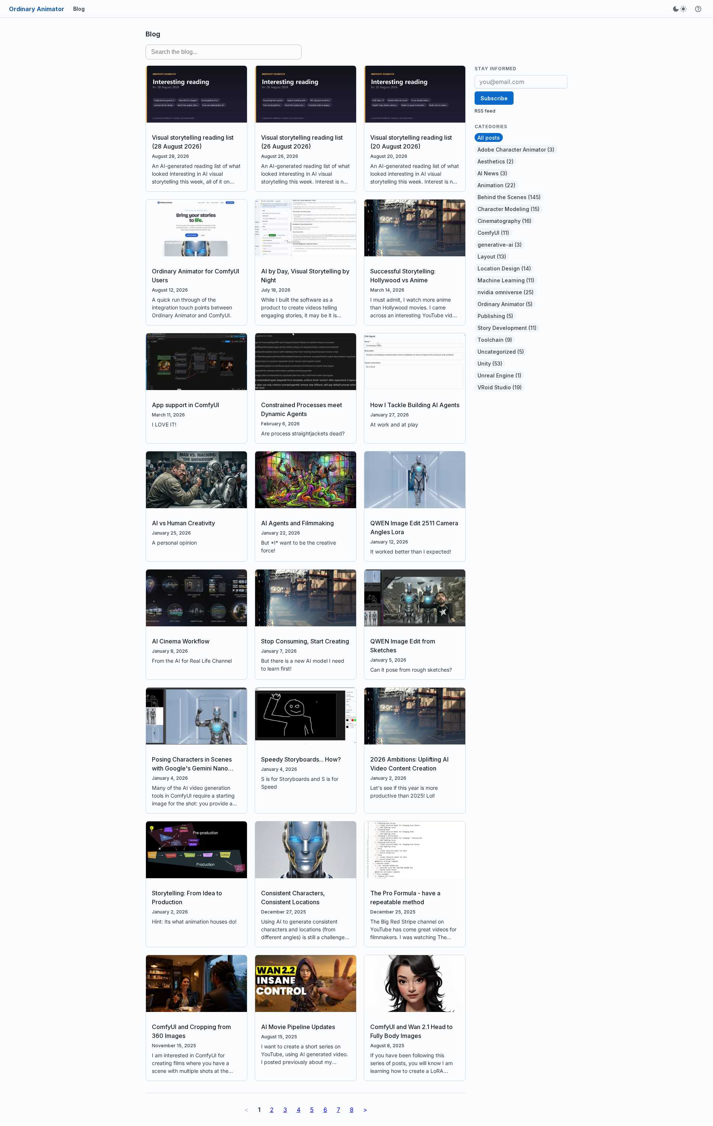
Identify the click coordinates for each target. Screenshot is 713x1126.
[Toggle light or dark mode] (679, 9)
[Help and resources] (698, 9)
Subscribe (494, 98)
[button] (698, 9)
